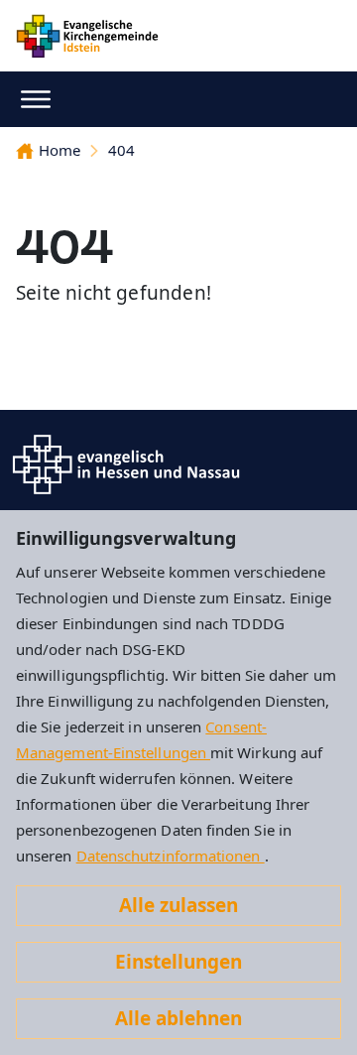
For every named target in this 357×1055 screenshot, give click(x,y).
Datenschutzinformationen (170, 855)
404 (121, 150)
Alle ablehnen (178, 1018)
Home (59, 150)
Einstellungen (178, 962)
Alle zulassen (178, 905)
